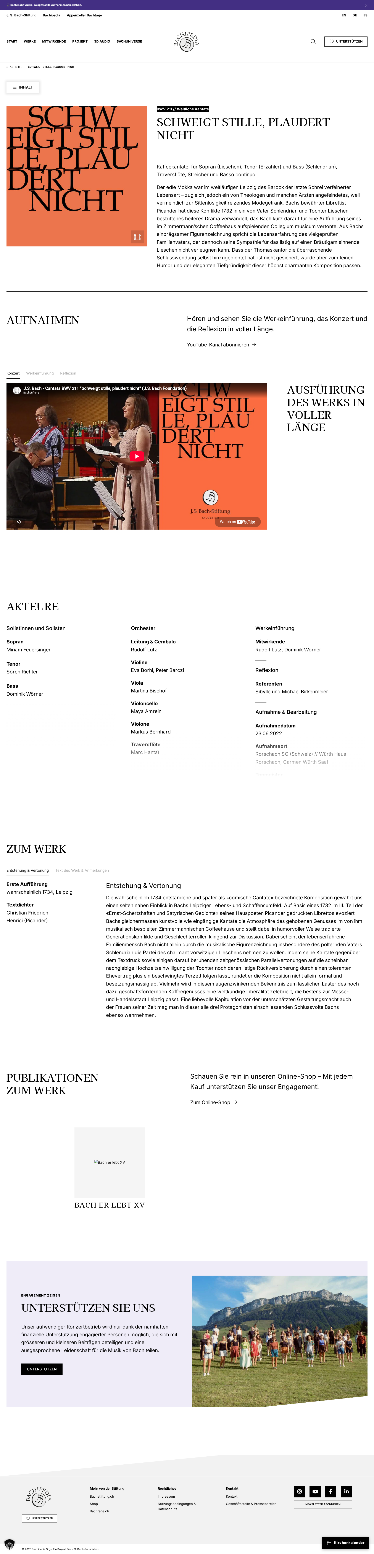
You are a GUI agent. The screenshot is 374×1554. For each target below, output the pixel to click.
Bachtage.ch (99, 1511)
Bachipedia (51, 15)
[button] (9, 1544)
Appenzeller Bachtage (84, 15)
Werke (30, 41)
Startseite (14, 66)
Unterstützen (349, 41)
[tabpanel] (187, 456)
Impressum (166, 1496)
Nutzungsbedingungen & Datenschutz (177, 1506)
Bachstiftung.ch (102, 1496)
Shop (94, 1504)
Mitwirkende (54, 41)
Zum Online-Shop (210, 1102)
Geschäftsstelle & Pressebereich (251, 1504)
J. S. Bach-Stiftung (21, 15)
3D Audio (102, 41)
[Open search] (313, 41)
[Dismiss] (365, 4)
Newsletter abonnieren (322, 1504)
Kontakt (231, 1496)
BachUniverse (129, 41)
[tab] (13, 374)
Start (11, 41)
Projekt (80, 41)
